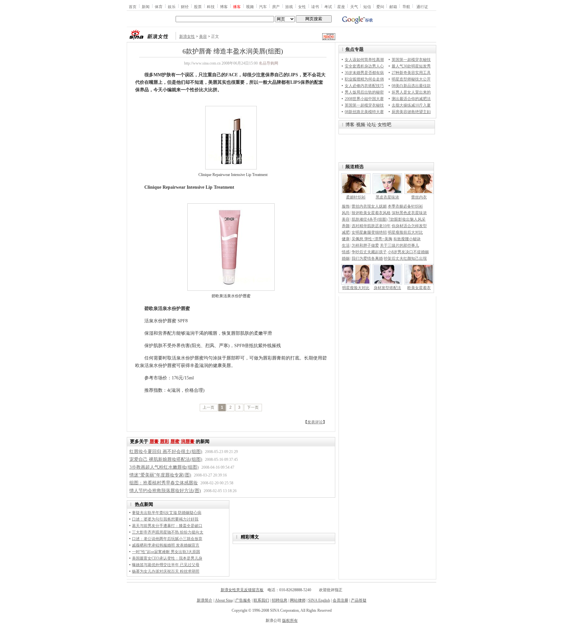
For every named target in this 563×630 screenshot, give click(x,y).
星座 (341, 6)
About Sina (224, 600)
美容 (203, 36)
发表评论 (315, 422)
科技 (211, 6)
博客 (224, 6)
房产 (276, 6)
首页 (133, 6)
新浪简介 (204, 600)
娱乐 (172, 6)
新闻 (146, 6)
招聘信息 (279, 600)
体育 (159, 6)
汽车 (263, 6)
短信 (367, 6)
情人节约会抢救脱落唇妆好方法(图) (165, 490)
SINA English (319, 600)
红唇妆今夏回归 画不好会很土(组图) (165, 451)
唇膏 (154, 441)
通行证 (422, 6)
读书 (315, 6)
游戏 (289, 6)
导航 (406, 6)
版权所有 (290, 620)
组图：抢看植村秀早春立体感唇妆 (163, 482)
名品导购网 (268, 63)
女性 (302, 6)
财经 (185, 6)
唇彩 (164, 441)
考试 (328, 6)
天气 (354, 6)
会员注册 (340, 600)
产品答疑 (359, 600)
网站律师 (298, 600)
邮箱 (393, 6)
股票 (198, 6)
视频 (250, 6)
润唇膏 (188, 441)
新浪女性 (187, 36)
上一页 (208, 407)
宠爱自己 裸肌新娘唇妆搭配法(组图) (165, 459)
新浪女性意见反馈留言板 (242, 590)
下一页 (253, 407)
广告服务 (243, 600)
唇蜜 (175, 441)
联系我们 (261, 600)
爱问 (380, 6)
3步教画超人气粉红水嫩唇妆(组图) (164, 467)
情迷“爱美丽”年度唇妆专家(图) (160, 475)
